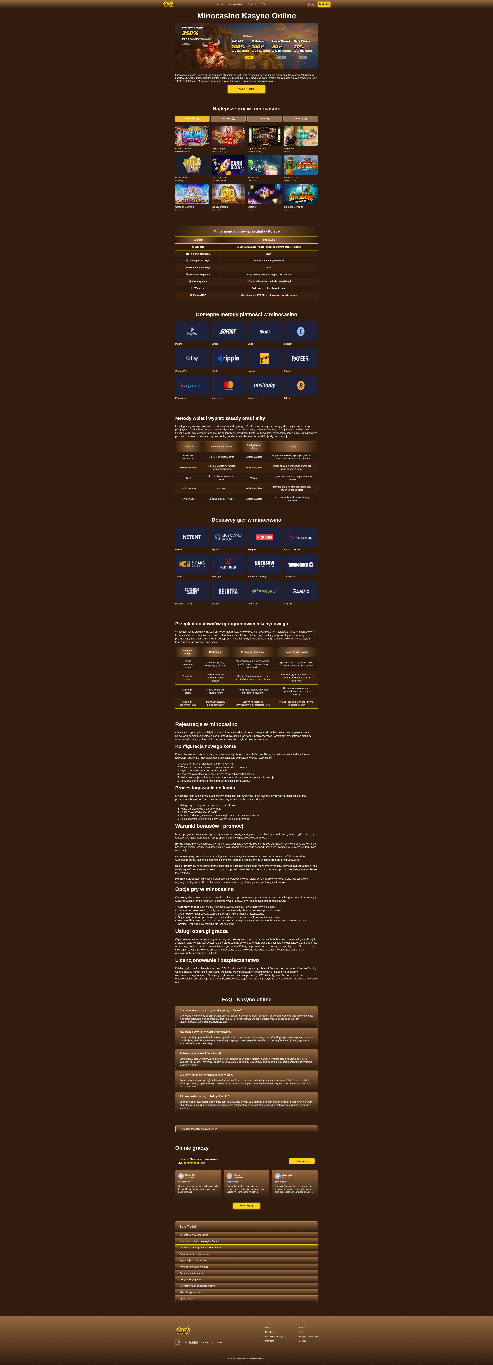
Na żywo (226, 119)
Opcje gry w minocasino (191, 1273)
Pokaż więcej (246, 1206)
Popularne (190, 119)
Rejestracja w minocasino (192, 1260)
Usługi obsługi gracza (190, 1279)
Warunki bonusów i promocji (193, 1266)
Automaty (298, 119)
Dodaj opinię (302, 1161)
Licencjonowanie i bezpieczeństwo (197, 1286)
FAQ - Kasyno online (190, 1292)
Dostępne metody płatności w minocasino (200, 1247)
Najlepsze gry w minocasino (193, 1235)
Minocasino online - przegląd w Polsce (199, 1241)
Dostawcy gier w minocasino (194, 1254)
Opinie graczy (186, 1298)
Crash (263, 119)
